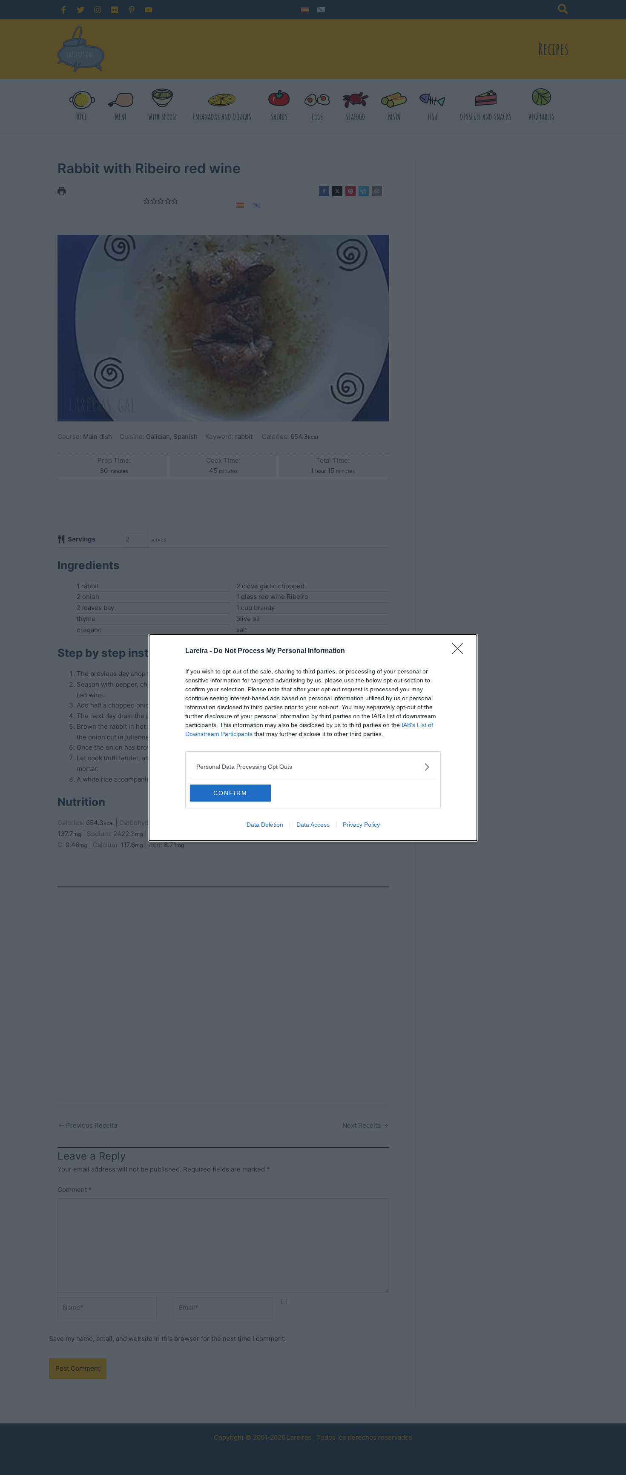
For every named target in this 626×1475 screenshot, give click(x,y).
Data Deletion (265, 824)
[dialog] (313, 738)
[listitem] (313, 766)
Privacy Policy (361, 824)
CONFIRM (230, 793)
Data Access (313, 824)
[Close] (460, 651)
